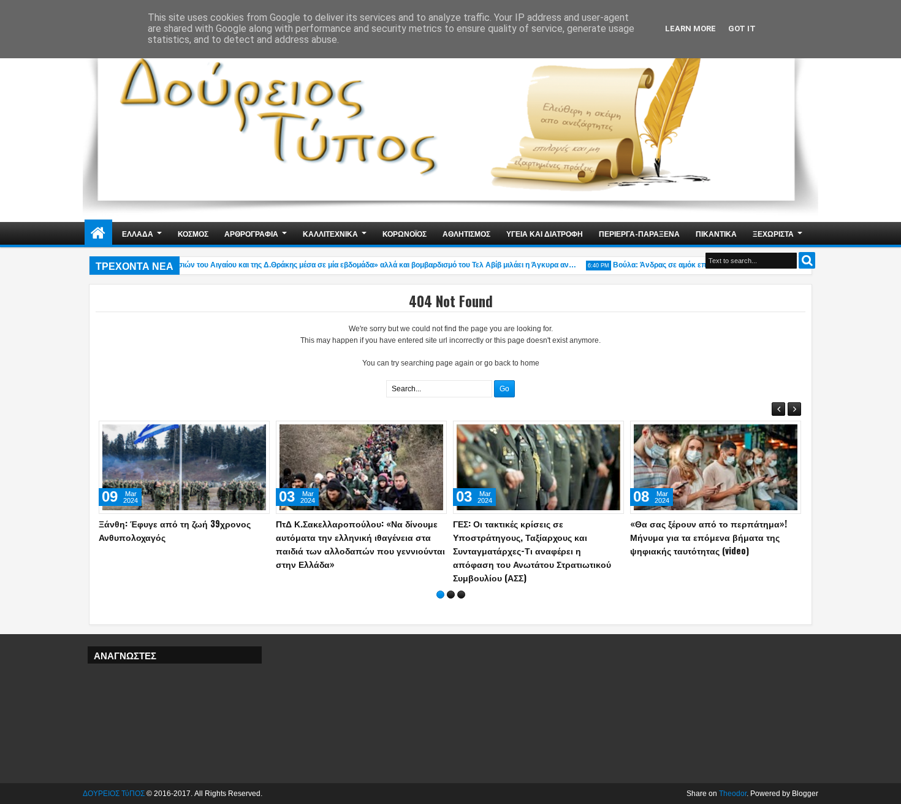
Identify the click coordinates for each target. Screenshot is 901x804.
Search (807, 260)
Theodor (733, 793)
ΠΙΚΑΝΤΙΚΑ (716, 233)
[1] (440, 595)
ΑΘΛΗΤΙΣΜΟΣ (466, 233)
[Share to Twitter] (243, 433)
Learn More (690, 28)
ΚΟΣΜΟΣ (193, 233)
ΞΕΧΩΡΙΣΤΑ (773, 233)
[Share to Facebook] (229, 433)
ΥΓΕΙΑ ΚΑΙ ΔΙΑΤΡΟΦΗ (544, 233)
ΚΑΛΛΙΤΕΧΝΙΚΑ (330, 233)
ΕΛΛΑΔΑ (137, 233)
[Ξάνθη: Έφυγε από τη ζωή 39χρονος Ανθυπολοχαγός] (184, 467)
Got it (742, 28)
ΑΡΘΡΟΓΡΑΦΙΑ (251, 233)
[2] (451, 595)
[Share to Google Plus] (256, 433)
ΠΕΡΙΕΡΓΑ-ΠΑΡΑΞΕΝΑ (639, 233)
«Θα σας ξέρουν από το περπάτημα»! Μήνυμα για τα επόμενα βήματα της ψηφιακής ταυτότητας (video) (708, 537)
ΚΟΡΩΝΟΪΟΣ (404, 233)
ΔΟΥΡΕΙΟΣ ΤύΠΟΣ (114, 793)
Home (98, 233)
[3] (461, 595)
